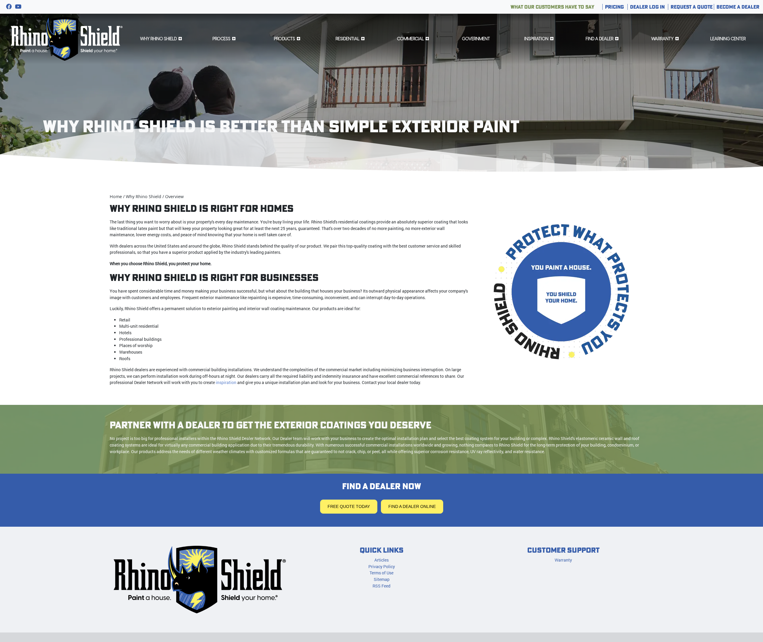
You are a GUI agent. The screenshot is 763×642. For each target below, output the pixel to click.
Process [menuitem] (221, 38)
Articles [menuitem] (381, 560)
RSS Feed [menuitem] (381, 586)
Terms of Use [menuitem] (381, 573)
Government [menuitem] (476, 38)
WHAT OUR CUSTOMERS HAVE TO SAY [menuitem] (552, 7)
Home (116, 196)
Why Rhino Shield (143, 196)
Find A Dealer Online (412, 506)
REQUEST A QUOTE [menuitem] (692, 7)
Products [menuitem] (284, 38)
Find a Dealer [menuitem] (599, 38)
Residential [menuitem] (347, 38)
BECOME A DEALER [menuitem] (738, 7)
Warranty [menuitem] (662, 38)
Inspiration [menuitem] (536, 38)
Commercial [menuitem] (410, 38)
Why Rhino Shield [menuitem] (158, 38)
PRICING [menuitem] (614, 7)
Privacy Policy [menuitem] (381, 566)
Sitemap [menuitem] (382, 579)
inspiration (226, 382)
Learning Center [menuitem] (728, 38)
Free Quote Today (349, 506)
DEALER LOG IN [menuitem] (647, 7)
